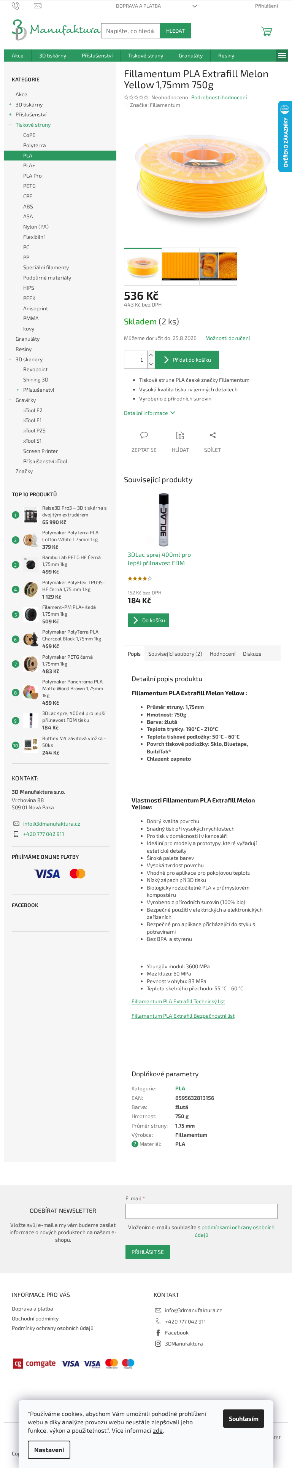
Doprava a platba (138, 6)
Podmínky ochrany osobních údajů (53, 1328)
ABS (28, 206)
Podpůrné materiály (47, 277)
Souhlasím (244, 1418)
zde (158, 1430)
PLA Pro (32, 175)
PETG (29, 186)
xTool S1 (32, 440)
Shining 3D (35, 379)
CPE (27, 196)
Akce (21, 94)
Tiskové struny (33, 124)
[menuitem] (17, 55)
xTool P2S (34, 430)
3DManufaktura (184, 1343)
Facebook (177, 1332)
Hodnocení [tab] (222, 653)
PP (26, 257)
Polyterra (34, 145)
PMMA (31, 318)
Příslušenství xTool (45, 461)
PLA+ (29, 165)
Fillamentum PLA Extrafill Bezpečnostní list (183, 1015)
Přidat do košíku (192, 359)
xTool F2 (33, 410)
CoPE (29, 135)
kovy (28, 328)
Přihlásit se (148, 1252)
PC (26, 247)
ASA (28, 216)
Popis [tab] (134, 653)
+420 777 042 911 (43, 834)
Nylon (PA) (36, 226)
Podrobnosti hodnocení (219, 97)
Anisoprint (35, 308)
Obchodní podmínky (35, 1318)
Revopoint (35, 369)
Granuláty (28, 338)
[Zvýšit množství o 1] (151, 355)
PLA (27, 155)
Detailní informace (146, 413)
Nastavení (49, 1449)
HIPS (28, 287)
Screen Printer (40, 451)
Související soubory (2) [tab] (175, 653)
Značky (24, 471)
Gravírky (26, 400)
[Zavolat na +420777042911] (23, 5)
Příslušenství (31, 114)
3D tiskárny (29, 104)
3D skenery (29, 359)
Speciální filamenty (46, 267)
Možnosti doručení (227, 338)
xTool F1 (32, 420)
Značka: (155, 105)
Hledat (175, 30)
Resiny (24, 349)
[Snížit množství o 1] (151, 364)
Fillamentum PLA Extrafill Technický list (178, 1001)
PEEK (29, 298)
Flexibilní (33, 237)
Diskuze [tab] (252, 653)
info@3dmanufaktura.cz (51, 823)
